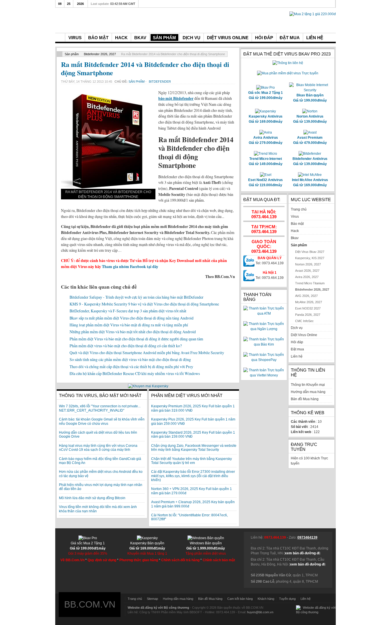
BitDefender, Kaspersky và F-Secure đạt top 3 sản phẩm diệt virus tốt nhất (128, 311)
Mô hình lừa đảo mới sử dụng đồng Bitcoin (92, 498)
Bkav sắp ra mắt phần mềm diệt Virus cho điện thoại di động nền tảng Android (131, 318)
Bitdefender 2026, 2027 (100, 54)
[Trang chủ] (60, 37)
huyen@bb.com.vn (260, 612)
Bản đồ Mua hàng (210, 598)
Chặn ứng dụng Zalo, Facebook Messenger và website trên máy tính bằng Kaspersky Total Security (193, 448)
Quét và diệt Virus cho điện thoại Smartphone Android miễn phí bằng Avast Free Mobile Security (147, 352)
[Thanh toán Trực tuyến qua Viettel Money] (264, 375)
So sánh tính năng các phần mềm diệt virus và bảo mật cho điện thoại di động (130, 359)
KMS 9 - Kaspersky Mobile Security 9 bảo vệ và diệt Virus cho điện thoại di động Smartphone (144, 304)
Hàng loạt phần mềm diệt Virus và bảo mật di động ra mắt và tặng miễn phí (129, 325)
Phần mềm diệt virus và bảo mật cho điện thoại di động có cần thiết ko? (126, 345)
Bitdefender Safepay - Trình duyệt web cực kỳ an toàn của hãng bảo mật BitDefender (137, 297)
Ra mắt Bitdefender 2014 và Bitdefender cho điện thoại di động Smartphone (145, 68)
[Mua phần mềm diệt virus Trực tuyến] (287, 73)
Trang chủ (135, 598)
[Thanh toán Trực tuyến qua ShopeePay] (264, 360)
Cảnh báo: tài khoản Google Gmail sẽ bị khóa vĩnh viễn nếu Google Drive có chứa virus (102, 421)
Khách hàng (266, 598)
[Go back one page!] (59, 54)
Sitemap (152, 598)
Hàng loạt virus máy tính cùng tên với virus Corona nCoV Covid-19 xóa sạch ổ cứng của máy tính (98, 448)
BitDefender (160, 81)
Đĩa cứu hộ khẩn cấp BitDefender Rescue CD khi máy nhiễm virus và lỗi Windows (135, 373)
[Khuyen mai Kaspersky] (148, 386)
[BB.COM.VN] (98, 19)
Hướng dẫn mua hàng (178, 598)
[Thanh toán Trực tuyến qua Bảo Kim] (264, 344)
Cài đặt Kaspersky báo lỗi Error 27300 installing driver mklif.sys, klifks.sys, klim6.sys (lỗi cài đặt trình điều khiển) (193, 476)
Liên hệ (306, 598)
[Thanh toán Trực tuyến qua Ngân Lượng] (264, 329)
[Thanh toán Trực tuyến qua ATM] (264, 313)
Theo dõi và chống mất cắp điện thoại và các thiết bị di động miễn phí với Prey (131, 366)
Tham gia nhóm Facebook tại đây (130, 266)
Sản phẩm (72, 54)
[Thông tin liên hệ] (287, 63)
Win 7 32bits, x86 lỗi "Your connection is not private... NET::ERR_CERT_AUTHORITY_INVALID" (100, 408)
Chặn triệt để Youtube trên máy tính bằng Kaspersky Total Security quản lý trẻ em (191, 461)
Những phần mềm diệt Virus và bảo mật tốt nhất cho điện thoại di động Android (133, 331)
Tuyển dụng (287, 598)
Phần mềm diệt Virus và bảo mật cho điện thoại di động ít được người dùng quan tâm (136, 339)
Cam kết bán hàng (240, 598)
